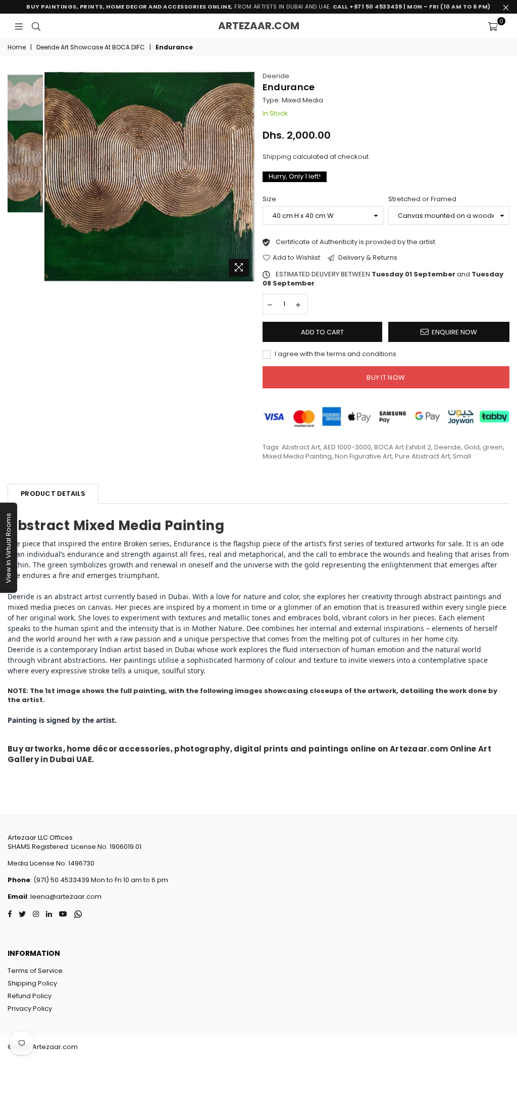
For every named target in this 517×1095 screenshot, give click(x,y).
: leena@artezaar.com (64, 896)
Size (269, 199)
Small (462, 456)
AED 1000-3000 (347, 447)
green (493, 447)
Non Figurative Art (363, 456)
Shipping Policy (32, 983)
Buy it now (386, 377)
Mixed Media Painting (297, 456)
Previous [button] (53, 176)
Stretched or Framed (422, 199)
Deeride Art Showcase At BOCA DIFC (90, 47)
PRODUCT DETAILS (53, 493)
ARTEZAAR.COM (258, 26)
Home (17, 47)
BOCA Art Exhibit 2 (402, 447)
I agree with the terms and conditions (334, 354)
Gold (472, 447)
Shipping (277, 156)
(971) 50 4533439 (61, 880)
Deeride (276, 76)
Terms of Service (35, 970)
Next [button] (246, 176)
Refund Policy (29, 996)
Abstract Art (301, 447)
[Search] (36, 26)
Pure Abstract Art (422, 456)
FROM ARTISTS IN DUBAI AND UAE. (258, 7)
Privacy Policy (30, 1008)
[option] (149, 176)
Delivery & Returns (367, 257)
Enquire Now (454, 332)
